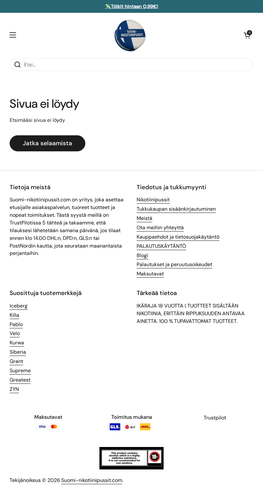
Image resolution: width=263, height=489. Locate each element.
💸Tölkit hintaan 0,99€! (131, 6)
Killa (14, 315)
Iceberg (19, 305)
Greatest (20, 379)
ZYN (14, 389)
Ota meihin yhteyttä (160, 227)
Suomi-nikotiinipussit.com (91, 480)
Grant (16, 361)
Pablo (16, 324)
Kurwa (17, 342)
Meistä (144, 218)
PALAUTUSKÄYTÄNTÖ (161, 246)
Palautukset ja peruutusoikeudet (174, 264)
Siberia (18, 352)
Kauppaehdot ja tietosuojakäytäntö (178, 236)
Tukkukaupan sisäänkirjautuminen (176, 209)
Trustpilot (215, 417)
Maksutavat (150, 273)
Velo (15, 333)
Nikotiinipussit (153, 199)
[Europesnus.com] (130, 35)
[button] (247, 35)
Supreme (20, 370)
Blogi (142, 255)
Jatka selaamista (47, 143)
